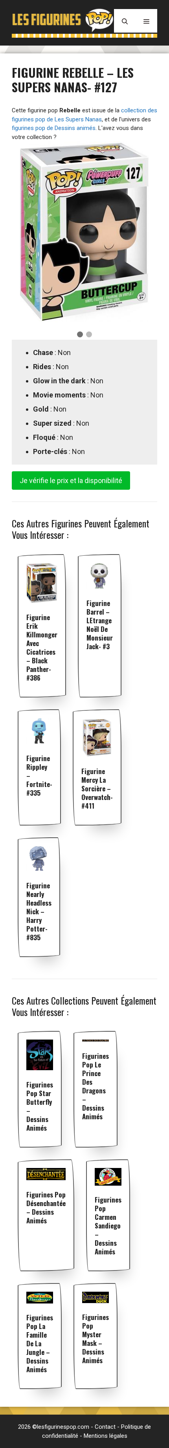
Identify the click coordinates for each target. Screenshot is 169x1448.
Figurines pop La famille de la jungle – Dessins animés (39, 1343)
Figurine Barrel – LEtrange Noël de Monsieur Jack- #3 (99, 624)
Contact (105, 1426)
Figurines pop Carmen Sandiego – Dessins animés (108, 1225)
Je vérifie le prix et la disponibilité (71, 480)
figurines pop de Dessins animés (54, 128)
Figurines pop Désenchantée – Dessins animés (46, 1207)
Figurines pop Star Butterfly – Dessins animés (39, 1106)
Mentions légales (105, 1435)
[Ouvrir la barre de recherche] (125, 21)
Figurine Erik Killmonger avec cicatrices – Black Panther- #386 (41, 647)
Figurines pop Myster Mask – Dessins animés (95, 1338)
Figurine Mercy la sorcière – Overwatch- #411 (97, 788)
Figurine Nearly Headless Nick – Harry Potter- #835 (38, 911)
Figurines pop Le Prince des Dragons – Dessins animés (95, 1086)
